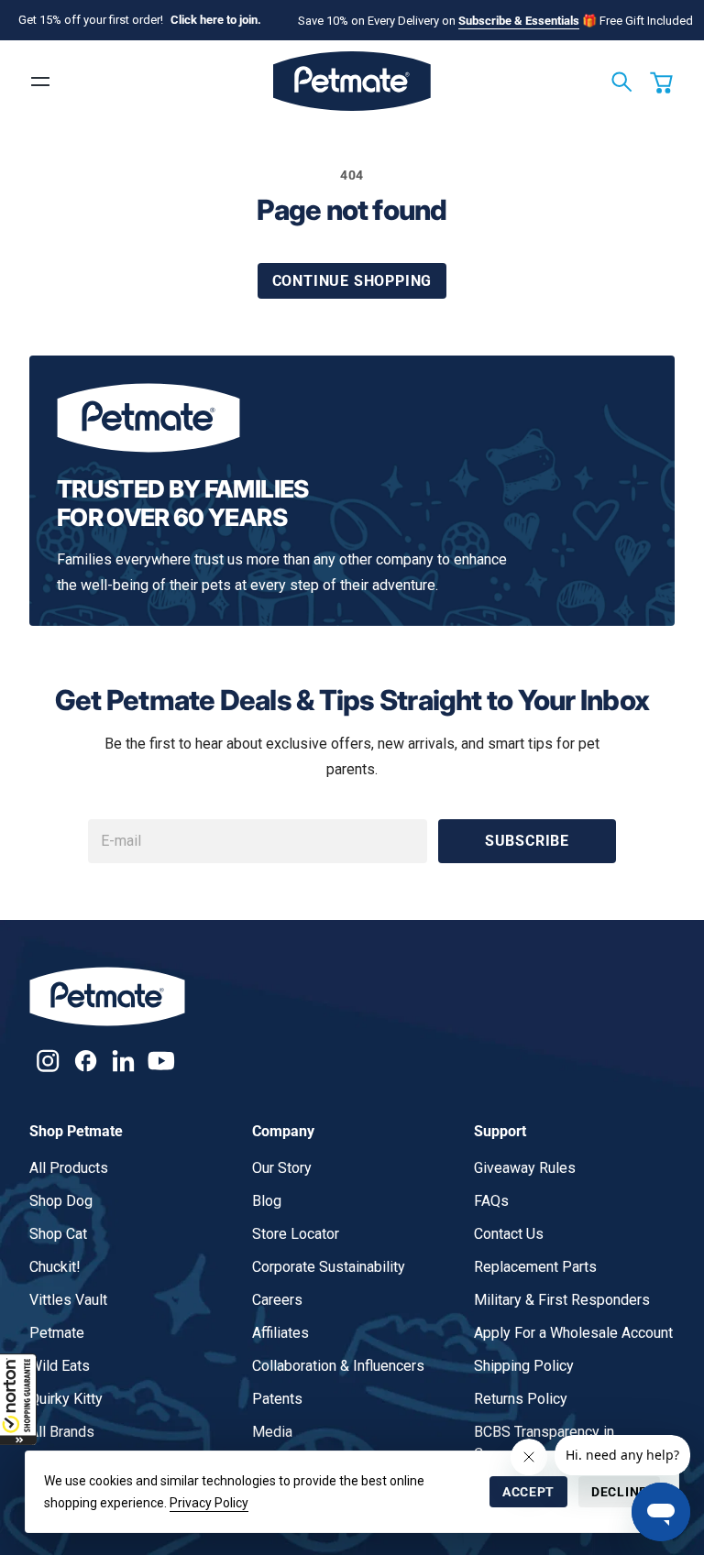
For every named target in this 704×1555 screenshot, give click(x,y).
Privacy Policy (209, 1502)
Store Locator (295, 1234)
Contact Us (509, 1234)
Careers (277, 1300)
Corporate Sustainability (328, 1267)
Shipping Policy (524, 1365)
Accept (528, 1491)
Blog (266, 1201)
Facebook (86, 1061)
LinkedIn (123, 1061)
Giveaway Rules (525, 1168)
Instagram (48, 1061)
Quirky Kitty (66, 1398)
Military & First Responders (562, 1300)
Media (272, 1431)
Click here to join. (215, 20)
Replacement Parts (535, 1267)
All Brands (61, 1431)
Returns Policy (520, 1398)
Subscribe (527, 840)
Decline (619, 1491)
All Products (68, 1168)
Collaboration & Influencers (338, 1365)
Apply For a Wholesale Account (573, 1332)
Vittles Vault (68, 1300)
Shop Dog (61, 1201)
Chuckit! (55, 1267)
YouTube (161, 1061)
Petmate (56, 1332)
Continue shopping (352, 281)
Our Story (282, 1168)
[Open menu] (40, 81)
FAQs (491, 1201)
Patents (277, 1398)
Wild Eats (59, 1365)
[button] (18, 1399)
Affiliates (280, 1332)
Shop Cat (58, 1234)
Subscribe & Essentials (518, 20)
